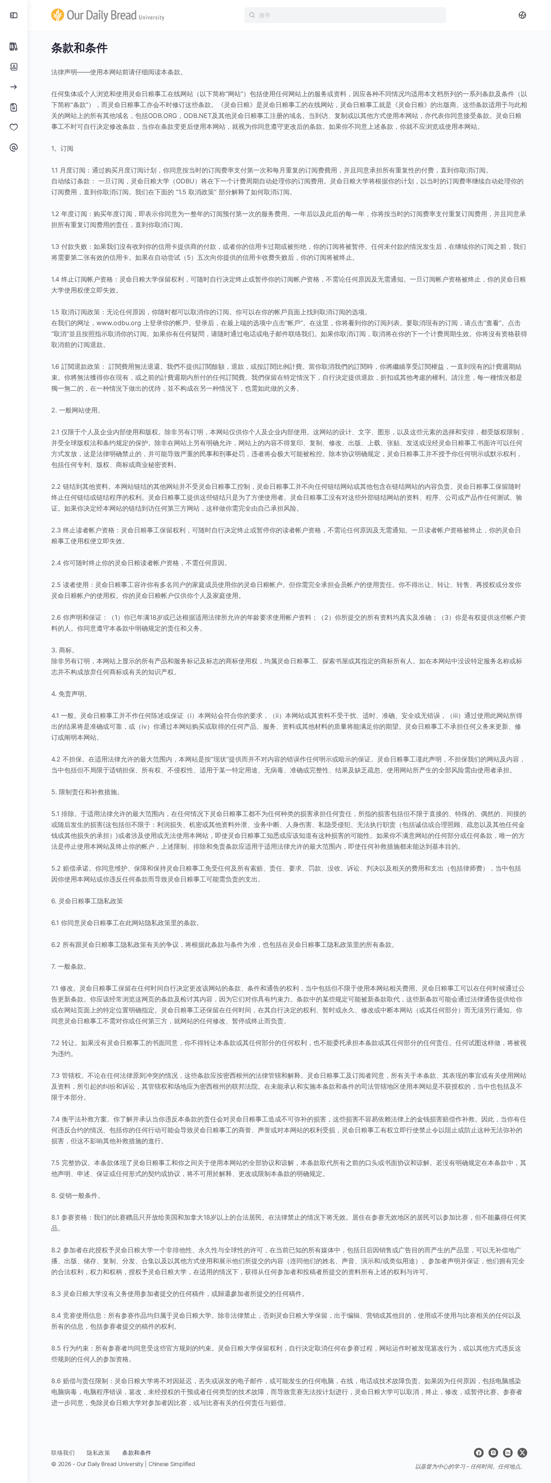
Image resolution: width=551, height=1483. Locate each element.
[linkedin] (508, 1453)
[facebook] (479, 1453)
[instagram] (493, 1453)
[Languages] (520, 15)
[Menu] (13, 15)
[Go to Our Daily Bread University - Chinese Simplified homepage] (107, 15)
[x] (522, 1453)
